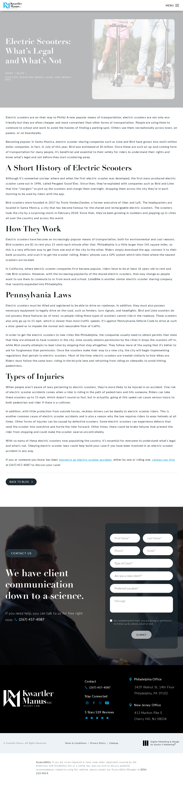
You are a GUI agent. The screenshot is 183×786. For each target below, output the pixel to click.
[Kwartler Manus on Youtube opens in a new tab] (107, 702)
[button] (177, 5)
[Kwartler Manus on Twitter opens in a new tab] (100, 702)
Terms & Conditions (76, 743)
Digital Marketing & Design (164, 743)
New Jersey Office (147, 705)
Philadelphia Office (148, 679)
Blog (20, 73)
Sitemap (113, 743)
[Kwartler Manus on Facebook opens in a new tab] (93, 702)
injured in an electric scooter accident (85, 459)
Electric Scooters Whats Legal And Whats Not (38, 78)
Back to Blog (19, 481)
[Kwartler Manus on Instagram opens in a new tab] (87, 702)
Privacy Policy (98, 743)
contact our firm (163, 459)
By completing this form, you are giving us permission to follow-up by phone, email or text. (143, 622)
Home (9, 73)
